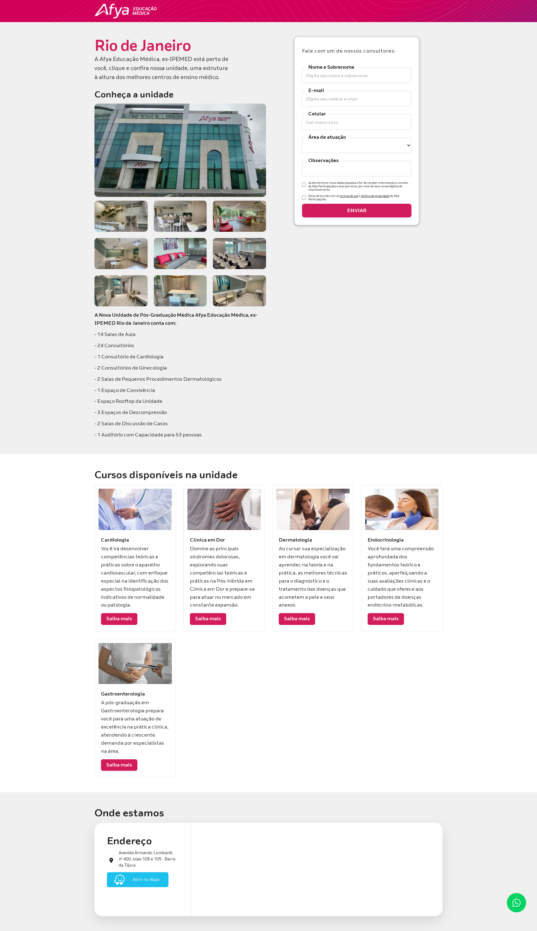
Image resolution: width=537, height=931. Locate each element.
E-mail (316, 90)
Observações (323, 160)
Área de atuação (327, 137)
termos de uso (349, 196)
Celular (317, 113)
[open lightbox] (180, 150)
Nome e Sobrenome (331, 67)
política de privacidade (375, 196)
